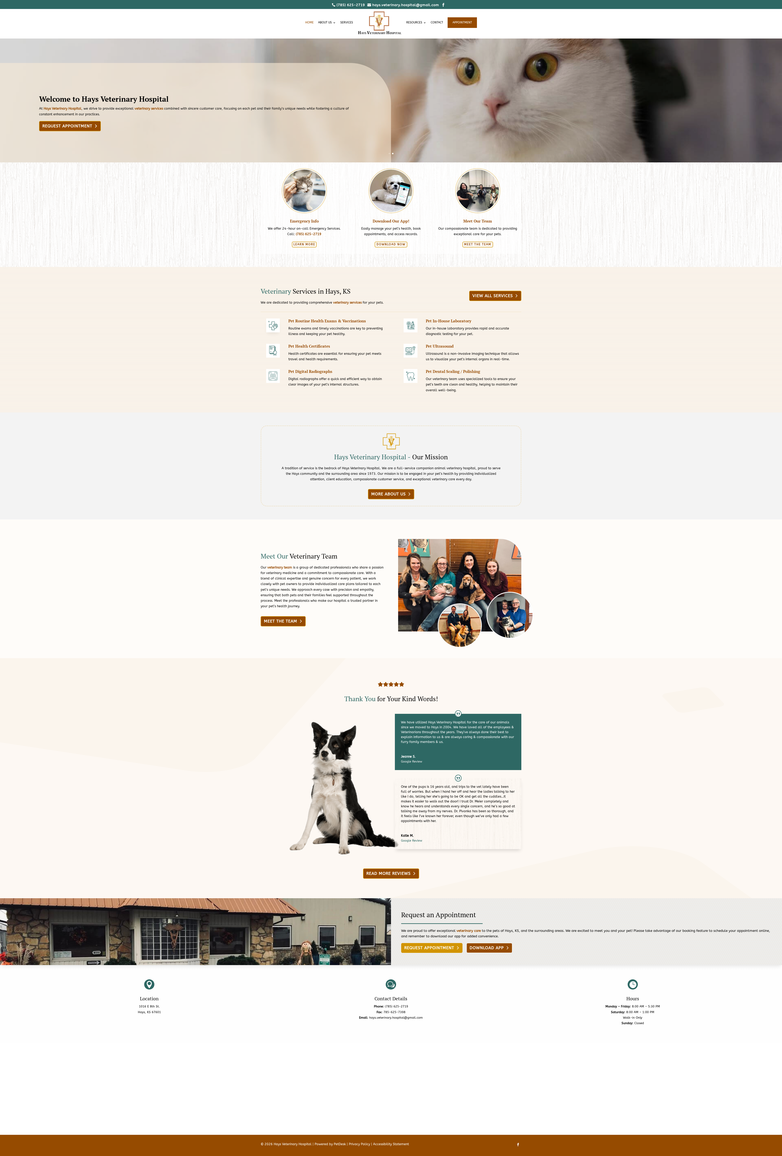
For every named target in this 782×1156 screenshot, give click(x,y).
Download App (487, 948)
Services (346, 22)
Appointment (462, 22)
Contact (437, 22)
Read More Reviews (388, 873)
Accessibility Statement (391, 1144)
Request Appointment (67, 126)
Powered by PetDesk (330, 1144)
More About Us (388, 494)
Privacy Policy (359, 1144)
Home (309, 22)
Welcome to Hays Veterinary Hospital (104, 99)
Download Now (391, 244)
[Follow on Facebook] (518, 1144)
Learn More (304, 244)
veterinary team (279, 567)
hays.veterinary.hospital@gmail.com (396, 1017)
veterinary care (469, 931)
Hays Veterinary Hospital (62, 108)
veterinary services (149, 108)
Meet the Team (477, 244)
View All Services (492, 295)
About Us (325, 22)
